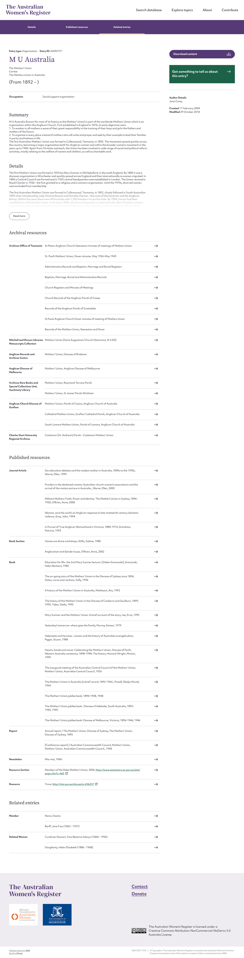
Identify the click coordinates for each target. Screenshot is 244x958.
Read (16, 215)
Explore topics (182, 10)
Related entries (122, 27)
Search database (149, 10)
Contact (140, 886)
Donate (139, 893)
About (207, 10)
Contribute (230, 10)
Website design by (19, 950)
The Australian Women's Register (28, 9)
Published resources (77, 27)
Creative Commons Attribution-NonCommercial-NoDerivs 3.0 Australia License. (190, 932)
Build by (16, 953)
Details (32, 27)
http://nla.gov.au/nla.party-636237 (73, 784)
